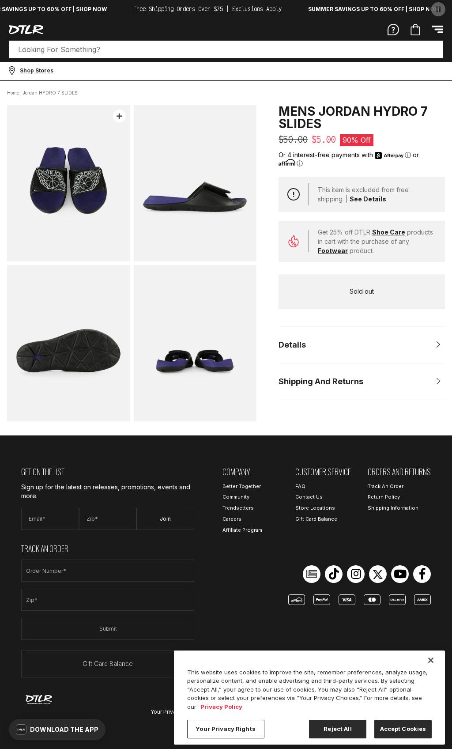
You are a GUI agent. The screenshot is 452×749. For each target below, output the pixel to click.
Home (13, 92)
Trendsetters (238, 508)
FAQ (300, 486)
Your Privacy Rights (225, 728)
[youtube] (400, 574)
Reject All (337, 728)
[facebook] (422, 574)
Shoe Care (388, 232)
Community (235, 497)
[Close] (431, 660)
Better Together (241, 486)
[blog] (311, 574)
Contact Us (309, 497)
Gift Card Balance (108, 663)
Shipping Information (393, 508)
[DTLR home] (26, 29)
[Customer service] (393, 29)
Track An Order (385, 486)
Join (165, 518)
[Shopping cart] (415, 29)
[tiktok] (334, 574)
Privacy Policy (221, 706)
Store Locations (315, 508)
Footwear (333, 250)
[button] (57, 729)
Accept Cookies (403, 728)
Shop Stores (36, 70)
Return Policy (384, 497)
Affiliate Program (242, 530)
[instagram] (356, 574)
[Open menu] (437, 29)
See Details (368, 199)
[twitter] (378, 574)
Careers (231, 519)
